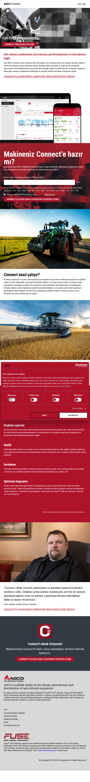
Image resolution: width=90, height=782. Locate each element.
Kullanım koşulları (11, 719)
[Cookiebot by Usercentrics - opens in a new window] (77, 365)
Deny (44, 415)
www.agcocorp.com (12, 725)
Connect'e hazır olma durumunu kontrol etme (45, 659)
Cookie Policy (64, 386)
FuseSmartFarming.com (46, 750)
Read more (50, 194)
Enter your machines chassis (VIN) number (24, 177)
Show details (77, 408)
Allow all (73, 415)
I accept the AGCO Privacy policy (21, 194)
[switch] (34, 400)
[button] (80, 4)
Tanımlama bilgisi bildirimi (14, 713)
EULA (6, 722)
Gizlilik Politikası (10, 716)
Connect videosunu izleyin (19, 44)
